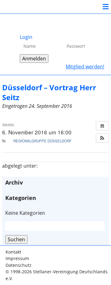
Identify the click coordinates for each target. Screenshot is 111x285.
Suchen (16, 239)
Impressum (17, 258)
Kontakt (13, 252)
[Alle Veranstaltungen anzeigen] (102, 125)
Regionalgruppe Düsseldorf (42, 140)
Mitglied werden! (85, 66)
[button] (102, 138)
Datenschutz (18, 265)
